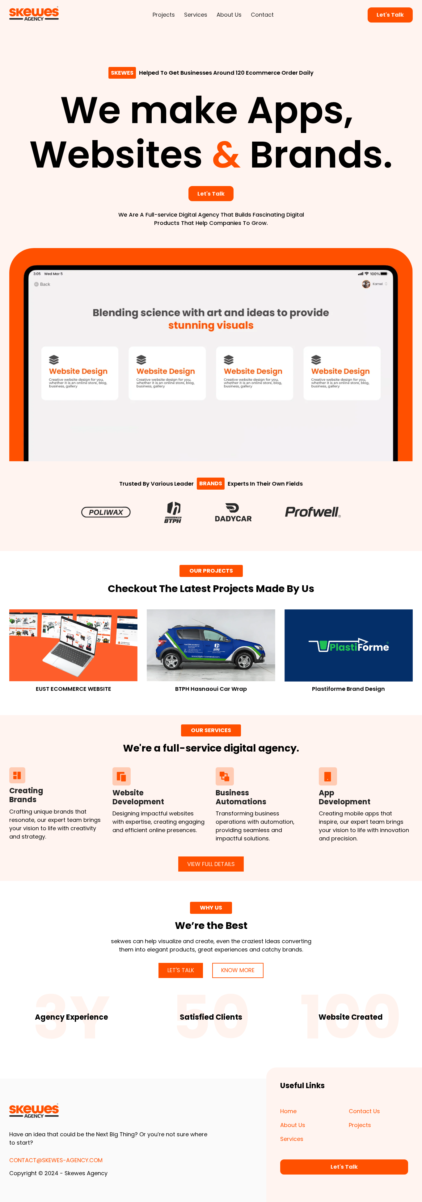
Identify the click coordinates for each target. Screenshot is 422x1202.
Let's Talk (390, 15)
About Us (229, 15)
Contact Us (364, 1111)
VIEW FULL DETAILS (211, 864)
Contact (262, 15)
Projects (164, 15)
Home (288, 1111)
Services (195, 15)
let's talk (180, 970)
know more (238, 970)
